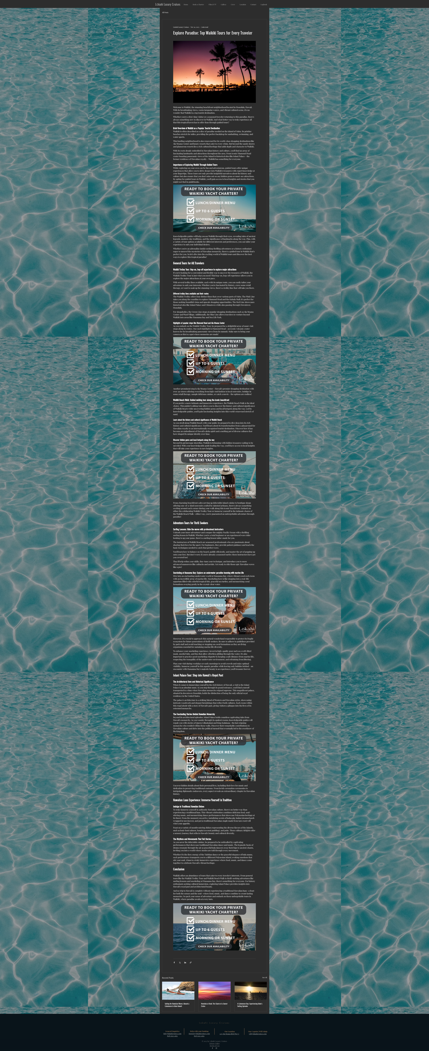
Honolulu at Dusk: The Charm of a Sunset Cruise (214, 1005)
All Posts (165, 12)
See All (264, 977)
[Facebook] (212, 1048)
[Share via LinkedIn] (185, 962)
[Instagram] (216, 1048)
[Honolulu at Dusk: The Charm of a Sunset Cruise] (214, 991)
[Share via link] (191, 962)
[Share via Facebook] (174, 962)
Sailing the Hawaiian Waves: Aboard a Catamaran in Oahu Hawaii (177, 1005)
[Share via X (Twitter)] (180, 962)
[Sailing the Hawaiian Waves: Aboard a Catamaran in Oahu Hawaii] (178, 991)
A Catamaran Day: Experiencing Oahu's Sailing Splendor (249, 1005)
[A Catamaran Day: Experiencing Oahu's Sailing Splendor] (251, 991)
